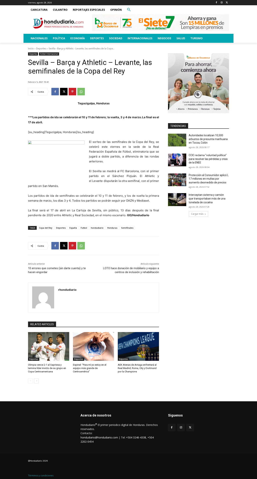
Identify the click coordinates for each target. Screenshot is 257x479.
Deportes (41, 48)
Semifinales (127, 227)
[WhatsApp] (81, 91)
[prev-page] (30, 380)
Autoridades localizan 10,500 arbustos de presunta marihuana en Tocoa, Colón (208, 139)
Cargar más (197, 213)
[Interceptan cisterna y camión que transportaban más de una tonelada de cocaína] (177, 199)
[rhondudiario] (43, 297)
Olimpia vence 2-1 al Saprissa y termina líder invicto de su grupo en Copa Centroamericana (47, 368)
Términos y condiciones (40, 475)
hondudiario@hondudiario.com (99, 437)
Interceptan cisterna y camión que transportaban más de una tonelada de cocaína (207, 198)
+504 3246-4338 (136, 437)
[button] (128, 9)
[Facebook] (216, 3)
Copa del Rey (45, 227)
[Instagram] (221, 3)
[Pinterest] (72, 91)
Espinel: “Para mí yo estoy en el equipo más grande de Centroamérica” (89, 368)
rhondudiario (67, 289)
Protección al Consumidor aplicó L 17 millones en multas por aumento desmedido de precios (209, 179)
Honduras (112, 227)
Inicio (31, 48)
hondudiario (97, 227)
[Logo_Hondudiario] (58, 23)
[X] (227, 3)
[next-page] (36, 380)
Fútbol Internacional (49, 54)
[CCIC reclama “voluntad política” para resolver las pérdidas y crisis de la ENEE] (177, 160)
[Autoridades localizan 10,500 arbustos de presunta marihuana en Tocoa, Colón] (177, 140)
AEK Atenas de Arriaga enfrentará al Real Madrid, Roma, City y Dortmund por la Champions (137, 368)
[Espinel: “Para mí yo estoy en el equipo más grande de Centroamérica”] (93, 346)
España (73, 227)
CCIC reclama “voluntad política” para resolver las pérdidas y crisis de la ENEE (208, 159)
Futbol (84, 227)
